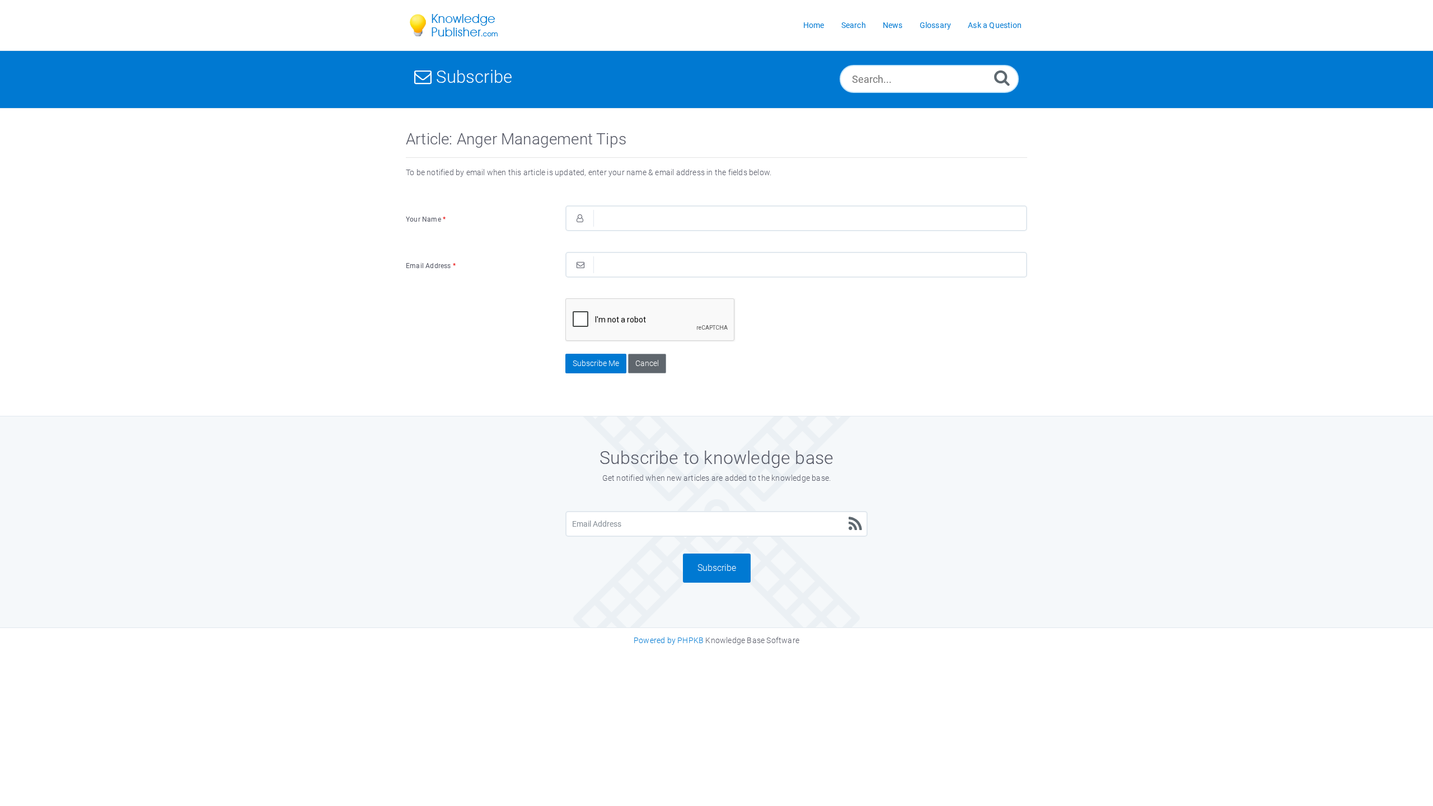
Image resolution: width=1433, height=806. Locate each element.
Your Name (426, 219)
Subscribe (716, 568)
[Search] (1002, 77)
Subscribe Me (596, 363)
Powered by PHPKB (669, 640)
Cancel (647, 363)
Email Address (431, 266)
